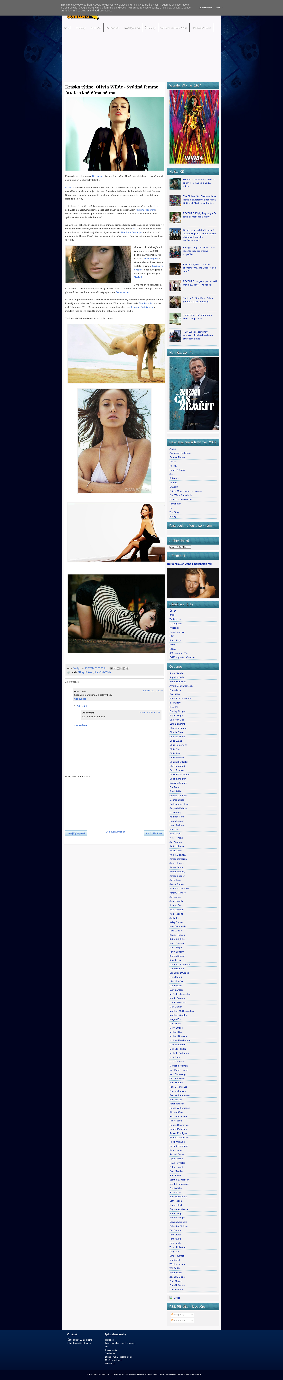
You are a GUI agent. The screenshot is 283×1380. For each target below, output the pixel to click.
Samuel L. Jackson (179, 1179)
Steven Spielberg (178, 1222)
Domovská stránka (115, 831)
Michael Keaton (178, 1044)
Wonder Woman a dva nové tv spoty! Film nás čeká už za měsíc (199, 183)
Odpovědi (82, 706)
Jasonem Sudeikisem (142, 307)
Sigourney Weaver (179, 1209)
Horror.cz (109, 1340)
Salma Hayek (176, 1167)
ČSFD (173, 610)
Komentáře (179, 1320)
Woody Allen (176, 1272)
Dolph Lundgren (178, 778)
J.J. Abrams (176, 842)
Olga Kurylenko (177, 1078)
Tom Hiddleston (178, 1247)
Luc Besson (176, 985)
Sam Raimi (175, 1175)
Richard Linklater (178, 1116)
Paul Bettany (176, 1082)
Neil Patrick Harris (179, 1070)
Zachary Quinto (178, 1277)
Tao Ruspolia (145, 303)
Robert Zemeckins (179, 1137)
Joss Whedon (177, 909)
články (81, 672)
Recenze (95, 27)
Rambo (173, 482)
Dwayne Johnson (178, 783)
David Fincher (177, 770)
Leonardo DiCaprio (179, 973)
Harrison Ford (177, 816)
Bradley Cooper (178, 711)
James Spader (177, 876)
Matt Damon (176, 1006)
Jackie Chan (176, 850)
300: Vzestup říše (179, 653)
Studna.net (110, 1353)
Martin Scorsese (178, 1002)
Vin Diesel (175, 1260)
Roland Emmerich (179, 1146)
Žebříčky (150, 27)
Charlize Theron (178, 736)
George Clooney (178, 795)
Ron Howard (176, 1150)
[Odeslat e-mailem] (114, 668)
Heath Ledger (177, 821)
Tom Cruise (175, 1234)
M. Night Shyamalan (180, 994)
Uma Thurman (177, 1255)
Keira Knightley (177, 939)
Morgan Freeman (179, 1065)
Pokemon (174, 478)
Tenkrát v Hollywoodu (181, 499)
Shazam (174, 487)
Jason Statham (177, 884)
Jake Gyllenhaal (178, 854)
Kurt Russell (176, 960)
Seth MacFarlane (178, 1196)
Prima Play (175, 640)
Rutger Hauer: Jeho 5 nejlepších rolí (189, 563)
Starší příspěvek (153, 833)
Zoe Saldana (176, 1289)
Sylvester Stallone (179, 1226)
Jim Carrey (175, 897)
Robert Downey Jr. (179, 1125)
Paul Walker (176, 1099)
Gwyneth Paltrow (178, 808)
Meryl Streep (176, 1027)
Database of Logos (192, 1374)
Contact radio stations (155, 1374)
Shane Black (176, 1205)
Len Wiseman (177, 968)
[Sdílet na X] (121, 668)
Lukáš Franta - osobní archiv (118, 1357)
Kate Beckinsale (178, 926)
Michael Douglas (178, 1036)
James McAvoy (177, 871)
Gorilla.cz (107, 1374)
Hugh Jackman (177, 825)
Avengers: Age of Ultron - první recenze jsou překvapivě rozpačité (199, 251)
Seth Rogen (176, 1200)
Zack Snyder (176, 1281)
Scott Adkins (176, 1188)
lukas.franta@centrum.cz (79, 1343)
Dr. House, (97, 176)
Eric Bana (174, 787)
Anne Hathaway (178, 681)
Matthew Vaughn (178, 1015)
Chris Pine (175, 749)
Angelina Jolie (177, 677)
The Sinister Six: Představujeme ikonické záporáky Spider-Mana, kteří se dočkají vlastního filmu (199, 199)
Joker (172, 474)
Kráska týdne (91, 672)
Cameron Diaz (177, 719)
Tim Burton (175, 1230)
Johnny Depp (176, 905)
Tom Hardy (175, 1243)
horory (173, 516)
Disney (173, 461)
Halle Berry (175, 812)
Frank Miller (176, 791)
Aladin (173, 449)
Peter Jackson (177, 1103)
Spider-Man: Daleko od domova (186, 491)
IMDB (172, 615)
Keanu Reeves (177, 935)
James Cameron (178, 859)
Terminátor (175, 503)
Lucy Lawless (176, 990)
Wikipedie (174, 627)
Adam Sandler (177, 673)
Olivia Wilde (105, 672)
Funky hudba (111, 1350)
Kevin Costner (177, 943)
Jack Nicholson (177, 846)
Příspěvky (178, 1314)
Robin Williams (177, 1141)
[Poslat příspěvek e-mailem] (110, 668)
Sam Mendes (176, 1171)
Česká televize (177, 632)
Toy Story (174, 512)
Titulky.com (175, 619)
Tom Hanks (175, 1238)
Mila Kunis (175, 1057)
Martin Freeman (178, 998)
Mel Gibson (175, 1023)
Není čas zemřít (201, 27)
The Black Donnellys (131, 232)
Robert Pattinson (178, 1129)
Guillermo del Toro (179, 804)
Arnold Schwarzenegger (182, 686)
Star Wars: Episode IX (181, 495)
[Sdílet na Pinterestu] (127, 668)
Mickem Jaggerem (145, 209)
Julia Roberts (176, 913)
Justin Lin (174, 918)
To (171, 508)
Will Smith (175, 1268)
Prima (173, 644)
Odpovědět (80, 698)
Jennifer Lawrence (179, 888)
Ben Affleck (175, 690)
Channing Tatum (178, 728)
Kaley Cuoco (176, 922)
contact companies (174, 1374)
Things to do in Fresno (134, 1374)
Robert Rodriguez (179, 1133)
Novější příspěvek (76, 833)
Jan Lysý (77, 668)
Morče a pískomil (113, 1360)
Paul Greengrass (178, 1086)
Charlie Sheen (177, 732)
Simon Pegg (176, 1213)
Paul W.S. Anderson (180, 1095)
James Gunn (176, 867)
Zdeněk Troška (177, 1285)
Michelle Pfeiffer (178, 1049)
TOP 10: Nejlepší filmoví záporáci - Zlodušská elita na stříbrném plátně (198, 335)
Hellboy (173, 465)
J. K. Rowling (176, 837)
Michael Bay (176, 1032)
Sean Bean (175, 1192)
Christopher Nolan (179, 762)
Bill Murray (175, 702)
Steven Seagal (177, 1217)
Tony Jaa (174, 1251)
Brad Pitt (174, 707)
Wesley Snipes (177, 1264)
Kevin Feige (176, 947)
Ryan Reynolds (177, 1163)
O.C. (135, 228)
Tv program (176, 623)
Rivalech (138, 277)
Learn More (205, 7)
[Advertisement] (141, 56)
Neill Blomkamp (178, 1074)
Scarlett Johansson (179, 1184)
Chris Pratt (175, 753)
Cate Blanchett (177, 723)
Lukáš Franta (86, 1340)
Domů (67, 27)
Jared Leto (175, 880)
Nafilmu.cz (110, 1363)
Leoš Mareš (176, 977)
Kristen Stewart (177, 956)
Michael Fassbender (180, 1040)
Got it (219, 7)
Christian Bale (177, 757)
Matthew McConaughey (182, 1011)
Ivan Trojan (175, 833)
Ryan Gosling (176, 1158)
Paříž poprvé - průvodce (182, 657)
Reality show (132, 27)
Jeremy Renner (178, 892)
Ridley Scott (176, 1120)
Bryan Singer (176, 715)
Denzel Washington (179, 774)
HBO (172, 636)
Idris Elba (174, 829)
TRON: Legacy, (150, 258)
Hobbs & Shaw (177, 470)
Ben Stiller (175, 694)
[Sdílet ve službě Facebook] (124, 668)
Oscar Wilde (122, 292)
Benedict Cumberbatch (181, 698)
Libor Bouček (176, 981)
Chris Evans (176, 740)
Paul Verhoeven (178, 1091)
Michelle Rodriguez (179, 1053)
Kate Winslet (176, 930)
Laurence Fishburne (180, 964)
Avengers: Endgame (180, 453)
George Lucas (177, 799)
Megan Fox (175, 1019)
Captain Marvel (177, 457)
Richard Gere (176, 1112)
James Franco (177, 863)
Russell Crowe (177, 1154)
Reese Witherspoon (180, 1108)
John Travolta (177, 901)
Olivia (68, 187)
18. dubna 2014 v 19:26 (149, 712)
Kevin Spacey (177, 951)
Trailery (80, 27)
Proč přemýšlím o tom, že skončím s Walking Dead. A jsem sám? (200, 268)
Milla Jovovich (177, 1061)
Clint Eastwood (177, 766)
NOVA (173, 649)
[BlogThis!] (118, 668)
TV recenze (113, 27)
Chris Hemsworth (178, 745)
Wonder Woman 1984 (173, 27)
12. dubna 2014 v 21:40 (152, 691)
